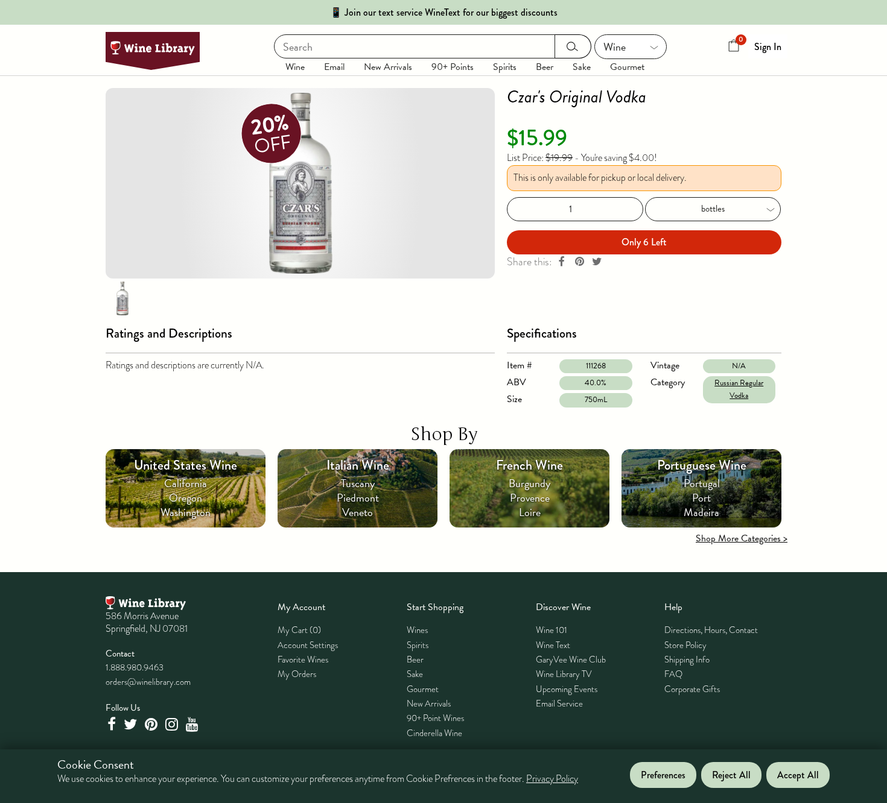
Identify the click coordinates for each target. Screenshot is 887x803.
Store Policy (685, 645)
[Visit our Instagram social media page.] (173, 724)
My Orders (297, 674)
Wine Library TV (564, 674)
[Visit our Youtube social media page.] (194, 724)
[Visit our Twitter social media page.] (131, 724)
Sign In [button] (767, 47)
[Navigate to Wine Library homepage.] (153, 51)
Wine (295, 67)
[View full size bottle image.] (300, 183)
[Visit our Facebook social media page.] (113, 724)
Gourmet (627, 67)
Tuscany (358, 483)
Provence (530, 498)
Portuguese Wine (701, 465)
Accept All (798, 775)
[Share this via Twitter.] (597, 261)
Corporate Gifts (692, 689)
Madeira (701, 512)
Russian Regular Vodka (738, 389)
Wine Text (553, 645)
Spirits (505, 67)
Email (334, 67)
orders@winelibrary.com (148, 682)
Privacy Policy (552, 779)
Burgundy (529, 483)
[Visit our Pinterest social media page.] (153, 724)
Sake (582, 67)
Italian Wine (357, 465)
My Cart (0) (299, 630)
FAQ (673, 674)
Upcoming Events (566, 689)
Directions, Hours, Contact (711, 630)
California (185, 483)
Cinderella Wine (434, 733)
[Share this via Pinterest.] (579, 261)
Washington (186, 512)
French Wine (529, 465)
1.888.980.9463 (135, 667)
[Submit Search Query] (573, 46)
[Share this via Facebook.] (562, 261)
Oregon (185, 498)
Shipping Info (687, 659)
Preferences (663, 775)
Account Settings (308, 645)
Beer (544, 67)
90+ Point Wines (435, 718)
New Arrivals (388, 67)
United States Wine (185, 465)
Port (701, 498)
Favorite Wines (303, 659)
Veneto (357, 512)
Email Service (559, 704)
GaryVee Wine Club (571, 659)
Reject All (731, 775)
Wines (417, 630)
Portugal (702, 483)
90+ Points (452, 67)
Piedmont (358, 498)
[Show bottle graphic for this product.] (122, 297)
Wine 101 (551, 630)
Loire (530, 512)
